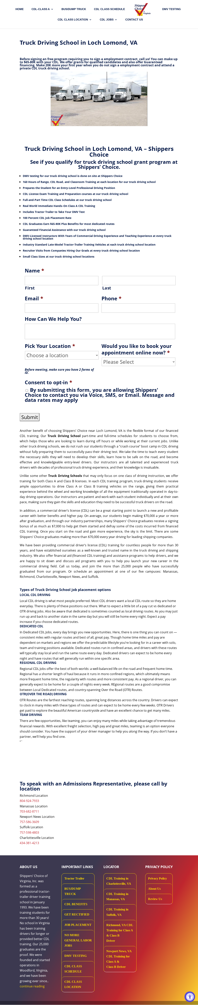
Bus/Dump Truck (73, 9)
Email (34, 298)
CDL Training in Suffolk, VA (117, 912)
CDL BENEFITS (75, 904)
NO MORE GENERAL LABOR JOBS (78, 940)
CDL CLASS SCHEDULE (109, 9)
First (30, 287)
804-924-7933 (29, 801)
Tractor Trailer (74, 878)
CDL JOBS (107, 19)
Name (34, 270)
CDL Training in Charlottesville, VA (118, 881)
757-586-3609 (29, 822)
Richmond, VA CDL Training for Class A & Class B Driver (119, 933)
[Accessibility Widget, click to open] (189, 996)
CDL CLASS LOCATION (73, 984)
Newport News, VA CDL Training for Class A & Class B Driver (118, 959)
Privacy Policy (157, 878)
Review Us (155, 899)
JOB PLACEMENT (77, 924)
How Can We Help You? (53, 319)
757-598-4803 (29, 832)
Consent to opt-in (48, 382)
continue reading (32, 986)
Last (106, 287)
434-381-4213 (29, 843)
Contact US (134, 19)
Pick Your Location (50, 346)
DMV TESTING (171, 9)
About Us (154, 888)
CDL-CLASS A (41, 9)
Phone (111, 298)
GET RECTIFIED (76, 914)
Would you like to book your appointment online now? (137, 349)
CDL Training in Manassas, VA (117, 896)
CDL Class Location (73, 19)
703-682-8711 (29, 811)
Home (19, 9)
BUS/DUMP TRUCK (72, 891)
